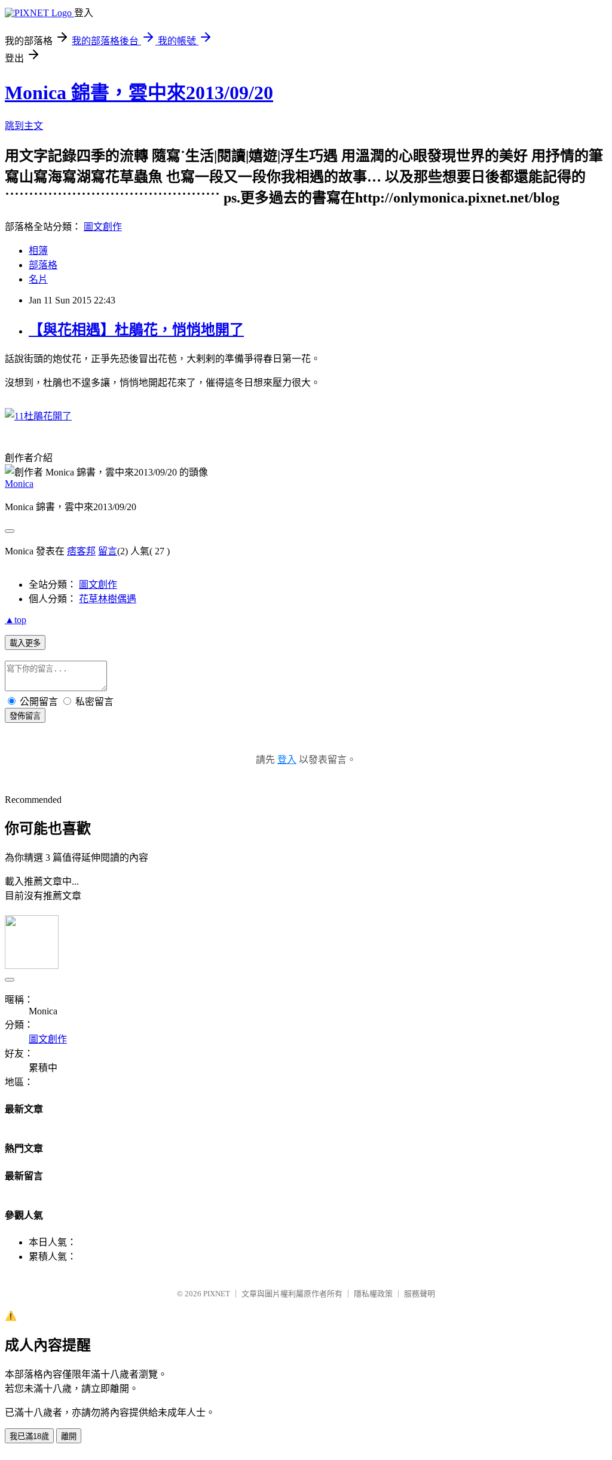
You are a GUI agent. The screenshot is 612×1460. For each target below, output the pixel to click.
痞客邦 (81, 551)
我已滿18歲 (29, 1436)
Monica (19, 484)
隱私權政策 (373, 1293)
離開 (68, 1436)
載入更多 (25, 643)
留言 (107, 551)
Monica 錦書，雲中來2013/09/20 (139, 92)
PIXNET (216, 1293)
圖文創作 (103, 227)
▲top (15, 620)
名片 (38, 279)
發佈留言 (25, 715)
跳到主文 (24, 126)
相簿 (38, 251)
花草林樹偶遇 (107, 599)
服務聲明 (419, 1293)
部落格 (43, 265)
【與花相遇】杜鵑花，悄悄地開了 (136, 330)
